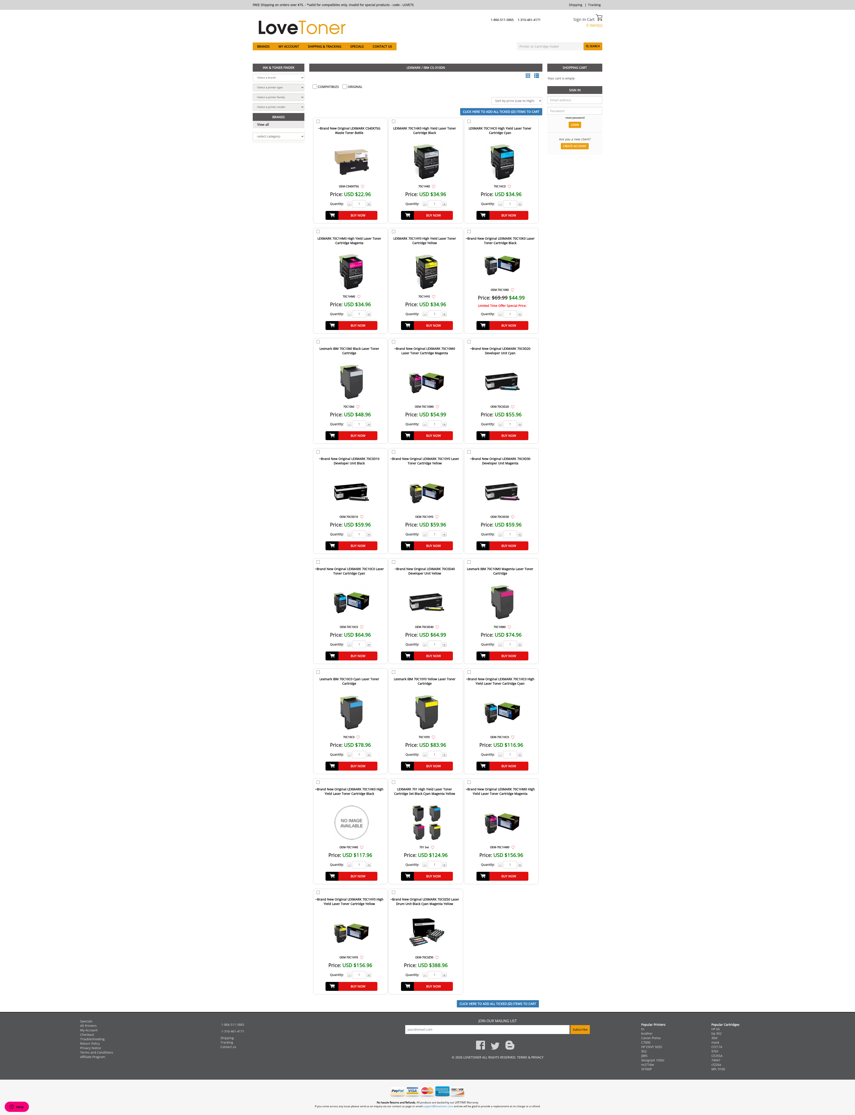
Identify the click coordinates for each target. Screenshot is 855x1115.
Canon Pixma (651, 1038)
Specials (357, 46)
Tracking (594, 5)
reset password (574, 117)
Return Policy (90, 1043)
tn (642, 1029)
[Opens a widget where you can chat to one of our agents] (16, 1107)
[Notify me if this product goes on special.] (362, 186)
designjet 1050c (653, 1060)
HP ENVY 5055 (651, 1047)
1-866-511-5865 (502, 20)
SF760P (646, 1069)
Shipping (575, 5)
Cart (591, 19)
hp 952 (716, 1033)
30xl (714, 1038)
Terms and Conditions (96, 1052)
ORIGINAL (354, 87)
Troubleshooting (92, 1039)
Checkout (87, 1034)
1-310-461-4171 (529, 20)
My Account (289, 46)
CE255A (717, 1056)
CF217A (716, 1047)
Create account (574, 146)
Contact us (382, 46)
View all (263, 124)
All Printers (88, 1026)
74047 (715, 1060)
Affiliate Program (92, 1057)
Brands (263, 46)
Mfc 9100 (718, 1069)
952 (644, 1051)
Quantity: (337, 204)
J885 (644, 1056)
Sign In (579, 19)
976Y (715, 1051)
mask (715, 1042)
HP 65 (715, 1029)
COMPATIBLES (328, 87)
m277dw (647, 1064)
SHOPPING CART (575, 67)
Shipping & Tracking (324, 46)
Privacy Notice (90, 1048)
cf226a (716, 1064)
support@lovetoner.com (438, 1106)
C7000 (645, 1042)
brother (647, 1033)
